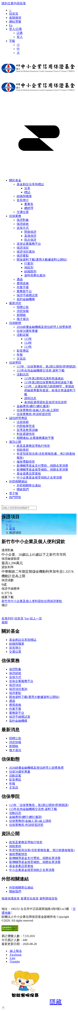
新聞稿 (13, 746)
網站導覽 (15, 21)
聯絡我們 (15, 891)
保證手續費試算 (19, 716)
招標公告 (15, 738)
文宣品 (13, 787)
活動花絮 (23, 334)
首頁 (12, 528)
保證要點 (15, 693)
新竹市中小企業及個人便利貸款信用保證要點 (32, 601)
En (10, 25)
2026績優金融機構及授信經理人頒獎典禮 (36, 767)
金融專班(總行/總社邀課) (25, 817)
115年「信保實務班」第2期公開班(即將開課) (39, 805)
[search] (2, 504)
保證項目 (15, 685)
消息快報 (15, 742)
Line (12, 958)
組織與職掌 (16, 643)
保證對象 (15, 669)
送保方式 (23, 227)
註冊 (20, 33)
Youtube (15, 961)
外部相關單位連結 (21, 887)
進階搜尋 (15, 17)
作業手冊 (15, 708)
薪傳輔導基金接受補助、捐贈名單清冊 (35, 862)
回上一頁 (36, 618)
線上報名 (16, 951)
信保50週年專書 (19, 771)
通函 (12, 700)
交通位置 (15, 651)
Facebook (16, 954)
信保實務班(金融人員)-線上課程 (30, 820)
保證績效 (15, 673)
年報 (12, 783)
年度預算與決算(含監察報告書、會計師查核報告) (42, 850)
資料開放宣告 (48, 898)
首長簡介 (23, 200)
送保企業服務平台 (21, 681)
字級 (12, 40)
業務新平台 (16, 712)
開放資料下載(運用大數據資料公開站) (42, 259)
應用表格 (15, 704)
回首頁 (13, 13)
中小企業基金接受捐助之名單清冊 (32, 870)
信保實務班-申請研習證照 (26, 824)
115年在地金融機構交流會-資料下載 (33, 809)
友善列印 (8, 618)
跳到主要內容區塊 (14, 3)
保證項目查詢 (18, 689)
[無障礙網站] (10, 930)
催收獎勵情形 (18, 854)
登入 (20, 36)
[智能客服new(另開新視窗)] (25, 1003)
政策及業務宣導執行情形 (25, 842)
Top (26, 618)
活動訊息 (23, 374)
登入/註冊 (15, 29)
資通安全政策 (29, 898)
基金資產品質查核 (21, 866)
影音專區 (15, 779)
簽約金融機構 (18, 720)
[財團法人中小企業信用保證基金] (38, 75)
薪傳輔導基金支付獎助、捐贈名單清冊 (35, 858)
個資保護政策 (11, 898)
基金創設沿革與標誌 (30, 184)
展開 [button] (5, 622)
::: (10, 10)
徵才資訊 (15, 750)
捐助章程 (15, 846)
